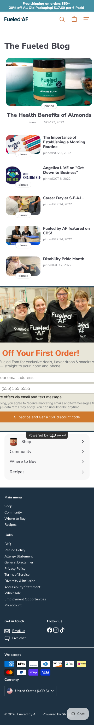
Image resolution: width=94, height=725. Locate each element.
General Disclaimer (18, 562)
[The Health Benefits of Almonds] (49, 82)
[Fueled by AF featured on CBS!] (23, 235)
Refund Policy (14, 550)
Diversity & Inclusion (19, 581)
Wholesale (12, 593)
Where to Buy (15, 518)
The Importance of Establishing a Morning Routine (64, 142)
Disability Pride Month (63, 258)
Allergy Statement (18, 556)
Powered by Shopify (58, 714)
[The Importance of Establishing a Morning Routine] (23, 144)
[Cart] (74, 19)
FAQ (7, 544)
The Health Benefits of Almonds (49, 115)
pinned (32, 122)
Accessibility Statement (22, 587)
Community (13, 512)
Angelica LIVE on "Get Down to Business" (63, 170)
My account (13, 605)
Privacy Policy (15, 568)
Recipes (10, 524)
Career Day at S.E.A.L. (63, 198)
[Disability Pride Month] (23, 266)
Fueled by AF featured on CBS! (66, 230)
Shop (8, 506)
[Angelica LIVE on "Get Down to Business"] (23, 175)
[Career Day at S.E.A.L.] (23, 205)
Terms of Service (17, 574)
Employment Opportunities (25, 599)
